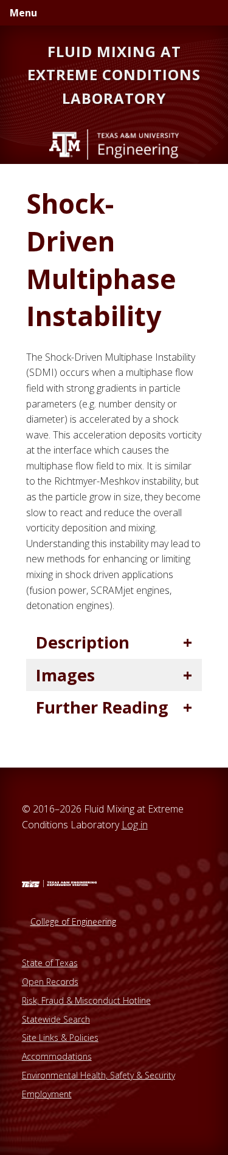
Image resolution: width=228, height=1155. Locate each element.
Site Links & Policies (60, 1037)
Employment (47, 1094)
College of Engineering (73, 921)
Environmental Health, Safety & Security (98, 1075)
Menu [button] (23, 12)
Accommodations (57, 1056)
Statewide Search (56, 1019)
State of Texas (50, 963)
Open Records (50, 981)
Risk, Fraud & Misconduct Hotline (86, 1000)
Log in (135, 824)
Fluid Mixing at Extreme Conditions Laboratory (114, 74)
